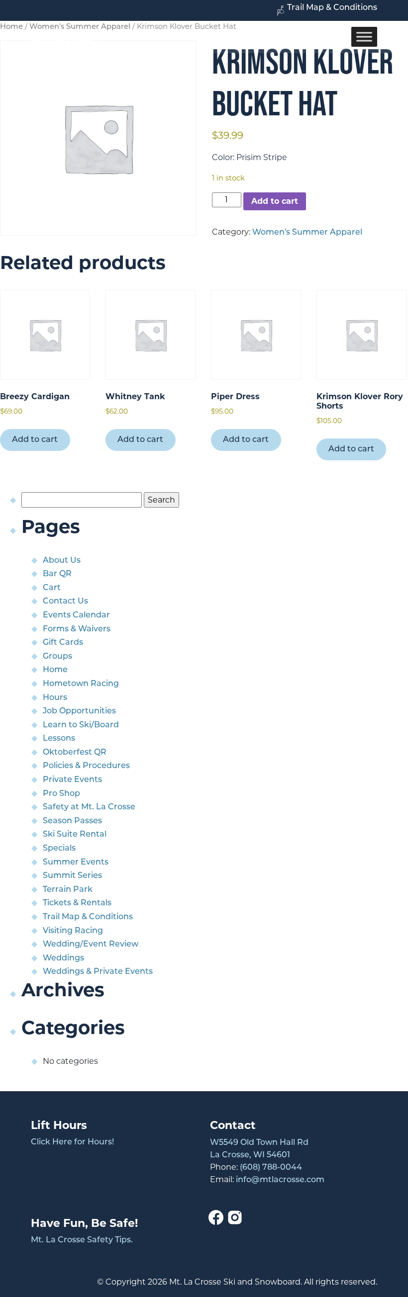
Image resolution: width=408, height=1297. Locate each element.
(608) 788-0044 (271, 1168)
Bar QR (57, 574)
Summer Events (75, 862)
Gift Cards (63, 643)
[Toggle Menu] (364, 37)
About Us (62, 561)
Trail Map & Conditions (332, 8)
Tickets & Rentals (77, 903)
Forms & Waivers (76, 629)
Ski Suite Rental (74, 835)
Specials (59, 849)
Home (55, 670)
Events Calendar (76, 615)
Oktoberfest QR (74, 753)
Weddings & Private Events (98, 972)
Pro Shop (61, 794)
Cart (52, 588)
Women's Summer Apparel (307, 233)
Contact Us (65, 601)
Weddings (63, 958)
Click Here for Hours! (72, 1142)
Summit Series (72, 876)
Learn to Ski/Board (81, 725)
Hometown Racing (81, 684)
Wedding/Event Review (90, 945)
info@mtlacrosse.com (280, 1180)
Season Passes (72, 821)
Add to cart (274, 201)
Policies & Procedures (86, 766)
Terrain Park (68, 890)
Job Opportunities (79, 711)
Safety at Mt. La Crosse (89, 807)
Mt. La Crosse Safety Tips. (82, 1240)
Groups (57, 657)
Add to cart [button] (35, 440)
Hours (55, 698)
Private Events (72, 780)
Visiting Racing (73, 931)
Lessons (59, 739)
